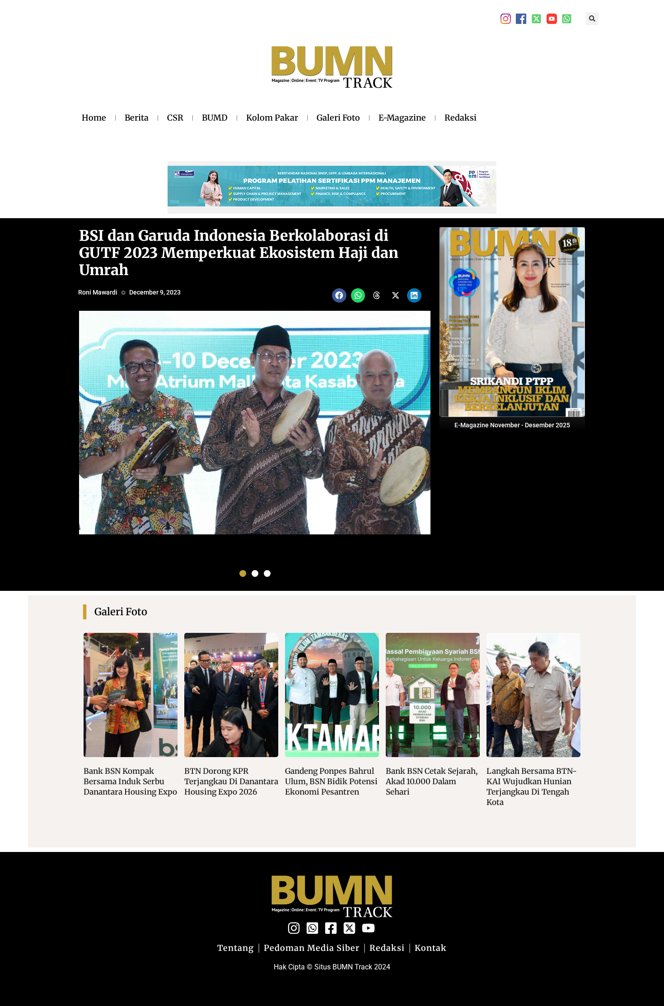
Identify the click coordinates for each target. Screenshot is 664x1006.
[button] (592, 18)
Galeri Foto (338, 117)
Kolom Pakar (272, 117)
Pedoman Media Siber (312, 948)
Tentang (235, 948)
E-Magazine (402, 117)
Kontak (431, 948)
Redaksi (460, 117)
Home (94, 117)
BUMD (215, 117)
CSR (175, 117)
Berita (137, 117)
